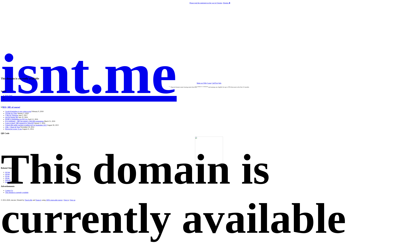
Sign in (66, 200)
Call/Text (215, 83)
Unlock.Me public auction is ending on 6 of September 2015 (26, 125)
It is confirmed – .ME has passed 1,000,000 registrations (24, 121)
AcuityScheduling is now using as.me (18, 111)
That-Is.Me (28, 200)
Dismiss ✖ (226, 3)
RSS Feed (8, 95)
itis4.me (8, 180)
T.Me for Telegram (11, 115)
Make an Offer (202, 83)
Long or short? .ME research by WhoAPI (19, 123)
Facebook (8, 97)
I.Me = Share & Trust (12, 127)
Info (219, 83)
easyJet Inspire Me (11, 117)
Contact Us (9, 190)
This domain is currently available (16, 192)
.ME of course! (13, 107)
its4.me (7, 182)
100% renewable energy (54, 200)
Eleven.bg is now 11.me (13, 129)
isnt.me (89, 73)
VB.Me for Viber (11, 113)
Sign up (72, 200)
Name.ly (38, 200)
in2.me (7, 172)
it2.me (7, 176)
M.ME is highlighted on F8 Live (16, 119)
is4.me (7, 174)
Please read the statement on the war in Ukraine (206, 3)
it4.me (7, 178)
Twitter (7, 99)
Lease (209, 83)
